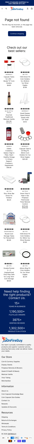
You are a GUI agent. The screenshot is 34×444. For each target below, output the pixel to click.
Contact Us (6, 400)
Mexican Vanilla (7, 374)
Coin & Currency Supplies (11, 361)
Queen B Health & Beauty (10, 371)
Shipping (5, 417)
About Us (5, 391)
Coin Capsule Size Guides (11, 397)
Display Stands (7, 365)
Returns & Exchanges (9, 420)
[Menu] (2, 8)
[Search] (6, 9)
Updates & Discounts (9, 407)
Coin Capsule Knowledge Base (12, 394)
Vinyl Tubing (6, 377)
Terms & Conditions (8, 427)
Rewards (5, 404)
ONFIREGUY (12, 434)
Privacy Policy (7, 430)
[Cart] (32, 9)
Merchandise (6, 381)
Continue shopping (17, 34)
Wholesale (5, 423)
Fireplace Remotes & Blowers (12, 368)
